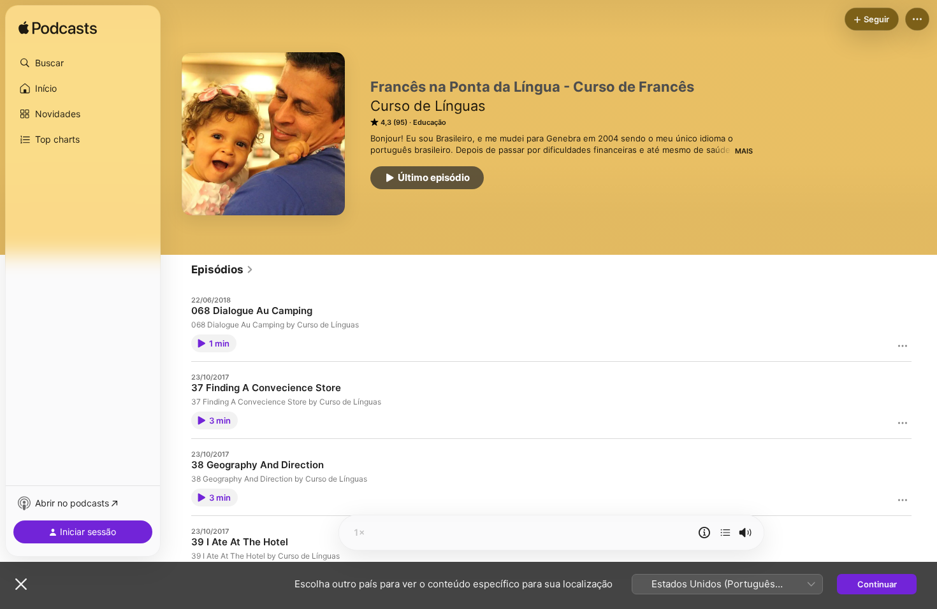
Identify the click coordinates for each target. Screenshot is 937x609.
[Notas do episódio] (704, 532)
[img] (57, 28)
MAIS (744, 151)
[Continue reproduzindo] (725, 532)
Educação (429, 122)
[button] (83, 63)
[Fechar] (21, 584)
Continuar (877, 584)
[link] (222, 269)
